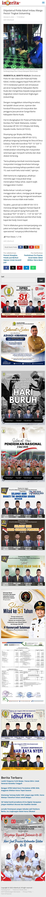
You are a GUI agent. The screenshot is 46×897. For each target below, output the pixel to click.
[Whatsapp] (33, 268)
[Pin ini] (19, 268)
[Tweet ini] (13, 268)
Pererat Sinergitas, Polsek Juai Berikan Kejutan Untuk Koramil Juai (12, 257)
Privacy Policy (27, 892)
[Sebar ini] (6, 268)
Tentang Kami (5, 890)
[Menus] (43, 2)
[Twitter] (26, 247)
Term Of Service (6, 894)
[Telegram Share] (26, 268)
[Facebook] (20, 247)
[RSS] (36, 247)
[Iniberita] (11, 3)
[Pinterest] (31, 247)
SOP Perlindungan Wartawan (10, 892)
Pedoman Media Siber (20, 890)
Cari (2, 276)
